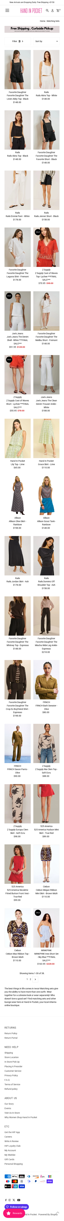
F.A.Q (7, 1080)
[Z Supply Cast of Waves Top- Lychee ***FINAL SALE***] (46, 247)
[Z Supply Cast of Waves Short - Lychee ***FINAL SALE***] (18, 374)
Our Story (9, 1104)
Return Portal (11, 1038)
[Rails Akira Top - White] (46, 69)
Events (8, 1108)
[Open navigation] (7, 10)
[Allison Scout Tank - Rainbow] (46, 495)
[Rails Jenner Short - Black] (46, 190)
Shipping (9, 1053)
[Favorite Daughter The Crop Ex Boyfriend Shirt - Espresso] (18, 679)
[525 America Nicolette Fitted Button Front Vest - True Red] (18, 864)
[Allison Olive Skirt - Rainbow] (18, 495)
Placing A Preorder (13, 1066)
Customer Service (13, 1071)
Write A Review (12, 1141)
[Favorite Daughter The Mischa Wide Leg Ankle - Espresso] (46, 616)
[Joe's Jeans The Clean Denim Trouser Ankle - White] (46, 374)
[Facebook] (6, 1200)
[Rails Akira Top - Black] (18, 130)
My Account (10, 1150)
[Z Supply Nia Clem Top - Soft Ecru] (46, 743)
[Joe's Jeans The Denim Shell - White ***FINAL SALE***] (18, 311)
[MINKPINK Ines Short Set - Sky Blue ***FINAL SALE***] (46, 928)
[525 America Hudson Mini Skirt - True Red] (46, 804)
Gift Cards (9, 1159)
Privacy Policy (11, 1075)
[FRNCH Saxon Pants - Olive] (18, 743)
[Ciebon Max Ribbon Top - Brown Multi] (18, 928)
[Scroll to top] (58, 1212)
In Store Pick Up (12, 1062)
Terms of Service (12, 1084)
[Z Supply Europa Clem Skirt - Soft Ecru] (18, 804)
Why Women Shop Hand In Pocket (21, 1117)
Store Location (12, 1057)
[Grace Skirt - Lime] (46, 438)
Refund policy (11, 1089)
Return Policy (11, 1033)
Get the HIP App (12, 1132)
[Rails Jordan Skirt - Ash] (18, 555)
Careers (8, 1136)
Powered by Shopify (48, 1214)
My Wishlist (10, 1155)
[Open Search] (47, 10)
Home (42, 21)
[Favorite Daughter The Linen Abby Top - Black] (18, 69)
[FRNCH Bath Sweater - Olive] (46, 679)
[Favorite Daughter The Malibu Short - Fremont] (46, 311)
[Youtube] (18, 1200)
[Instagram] (9, 1200)
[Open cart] (57, 10)
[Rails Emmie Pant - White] (18, 190)
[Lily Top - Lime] (18, 438)
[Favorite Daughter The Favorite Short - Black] (46, 130)
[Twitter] (14, 1200)
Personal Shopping (14, 1164)
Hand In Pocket (29, 1214)
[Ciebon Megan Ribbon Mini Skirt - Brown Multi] (46, 864)
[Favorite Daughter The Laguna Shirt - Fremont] (18, 247)
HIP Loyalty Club (13, 1146)
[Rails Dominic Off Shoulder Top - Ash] (46, 555)
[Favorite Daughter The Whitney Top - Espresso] (18, 616)
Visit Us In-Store (12, 1113)
